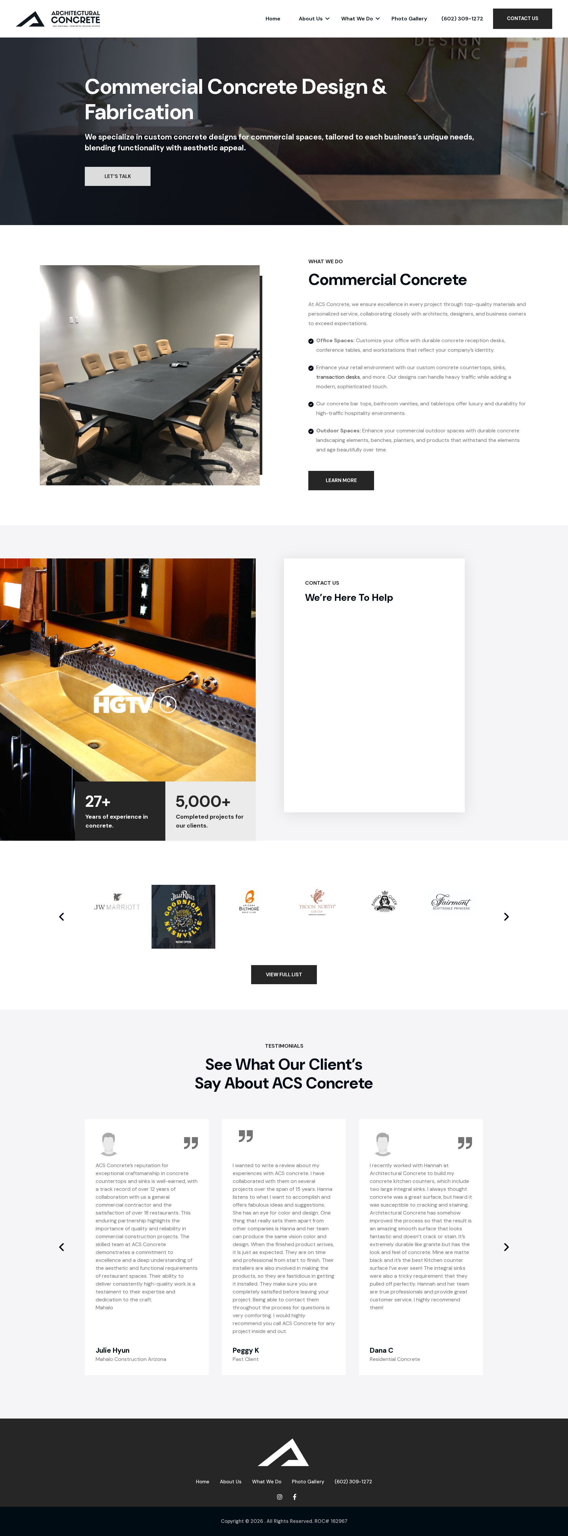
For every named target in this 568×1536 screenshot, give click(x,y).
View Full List (284, 974)
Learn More (341, 480)
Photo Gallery (409, 18)
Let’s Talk (118, 176)
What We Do (357, 18)
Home (273, 18)
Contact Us (522, 18)
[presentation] (62, 916)
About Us (311, 18)
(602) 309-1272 (462, 18)
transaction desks (338, 376)
